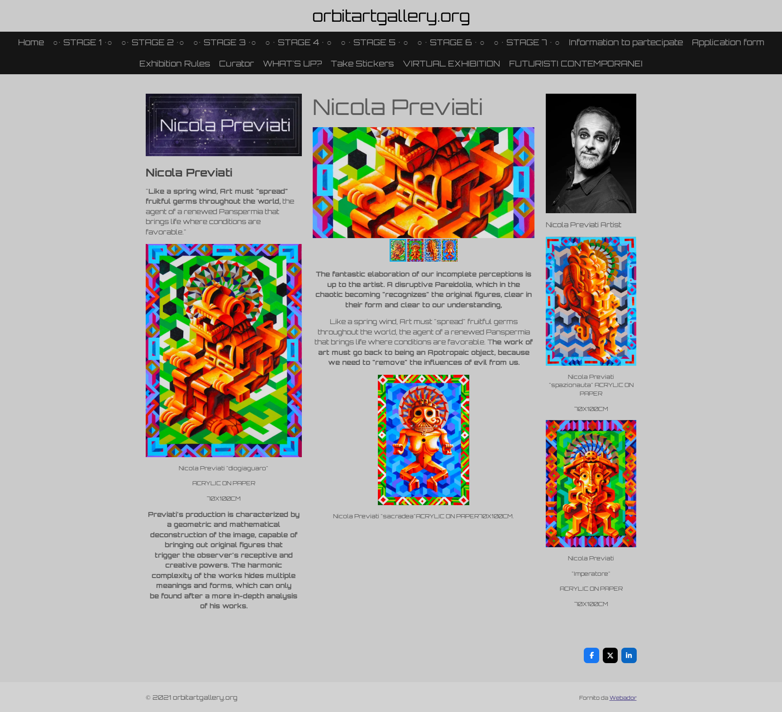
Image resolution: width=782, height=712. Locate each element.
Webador (623, 697)
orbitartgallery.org (391, 16)
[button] (526, 135)
